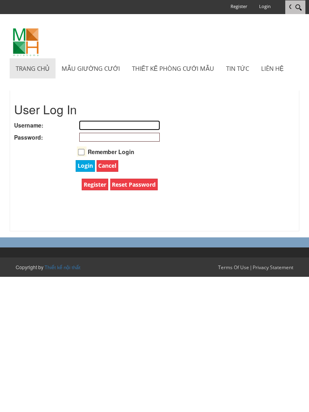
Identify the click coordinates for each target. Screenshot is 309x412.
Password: (22, 137)
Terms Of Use (233, 267)
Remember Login (111, 152)
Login (265, 6)
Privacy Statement (273, 267)
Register (239, 6)
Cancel (107, 165)
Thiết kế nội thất (62, 267)
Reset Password (134, 184)
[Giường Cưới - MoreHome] (26, 41)
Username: (22, 125)
